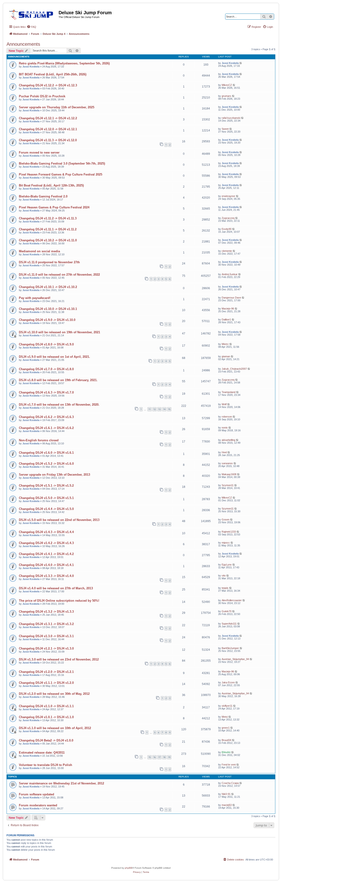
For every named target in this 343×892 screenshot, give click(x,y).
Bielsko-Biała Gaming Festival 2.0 (43, 196)
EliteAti (226, 752)
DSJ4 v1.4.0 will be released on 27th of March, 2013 (56, 588)
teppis (225, 587)
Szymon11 (228, 485)
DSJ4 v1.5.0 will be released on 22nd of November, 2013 (59, 520)
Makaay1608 (229, 474)
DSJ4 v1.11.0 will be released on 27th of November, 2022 (59, 274)
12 (154, 409)
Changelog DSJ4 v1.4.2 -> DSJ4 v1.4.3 (46, 543)
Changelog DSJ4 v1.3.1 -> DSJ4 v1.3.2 (46, 624)
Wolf (224, 404)
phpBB (128, 868)
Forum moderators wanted (38, 805)
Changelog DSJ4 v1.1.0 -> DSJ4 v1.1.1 (46, 706)
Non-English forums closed (39, 440)
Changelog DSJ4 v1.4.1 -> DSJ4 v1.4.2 (46, 554)
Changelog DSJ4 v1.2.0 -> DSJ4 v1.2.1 (46, 672)
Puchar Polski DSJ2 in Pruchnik (42, 96)
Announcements (23, 44)
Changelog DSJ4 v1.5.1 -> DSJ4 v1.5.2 (46, 485)
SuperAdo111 (229, 623)
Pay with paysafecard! (34, 298)
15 (169, 409)
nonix (225, 427)
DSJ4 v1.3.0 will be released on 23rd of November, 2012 (59, 659)
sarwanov (227, 463)
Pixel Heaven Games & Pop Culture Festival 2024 (54, 207)
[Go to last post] (240, 63)
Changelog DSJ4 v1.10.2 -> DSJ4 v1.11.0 (48, 240)
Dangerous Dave (231, 297)
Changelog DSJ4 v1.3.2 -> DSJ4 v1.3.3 (46, 611)
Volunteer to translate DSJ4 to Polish (45, 765)
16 (154, 757)
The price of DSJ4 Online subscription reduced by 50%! (59, 600)
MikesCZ (227, 85)
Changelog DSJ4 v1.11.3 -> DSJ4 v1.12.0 (48, 140)
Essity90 (226, 229)
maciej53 (227, 805)
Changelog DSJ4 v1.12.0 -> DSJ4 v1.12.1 (48, 129)
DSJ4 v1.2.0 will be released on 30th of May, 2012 (54, 693)
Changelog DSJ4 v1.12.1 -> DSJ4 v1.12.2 (48, 118)
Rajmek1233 (229, 531)
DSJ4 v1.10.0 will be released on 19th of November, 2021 (59, 332)
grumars (226, 96)
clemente (227, 250)
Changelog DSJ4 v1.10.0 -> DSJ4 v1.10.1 (48, 309)
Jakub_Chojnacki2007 (234, 368)
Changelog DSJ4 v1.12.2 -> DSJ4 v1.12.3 (48, 85)
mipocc (226, 542)
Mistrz (225, 344)
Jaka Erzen (228, 682)
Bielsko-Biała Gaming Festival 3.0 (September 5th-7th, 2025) (62, 163)
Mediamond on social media (39, 251)
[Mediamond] (33, 14)
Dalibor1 (226, 319)
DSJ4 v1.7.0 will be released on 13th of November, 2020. (59, 404)
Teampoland (228, 392)
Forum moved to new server (39, 152)
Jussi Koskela (30, 66)
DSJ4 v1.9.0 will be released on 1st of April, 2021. (54, 356)
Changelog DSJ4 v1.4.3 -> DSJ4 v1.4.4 (46, 532)
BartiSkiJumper (230, 648)
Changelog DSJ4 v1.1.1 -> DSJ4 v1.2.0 (46, 683)
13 (159, 409)
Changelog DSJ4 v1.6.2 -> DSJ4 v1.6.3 (46, 417)
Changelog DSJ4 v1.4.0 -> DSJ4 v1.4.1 (46, 565)
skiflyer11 (227, 705)
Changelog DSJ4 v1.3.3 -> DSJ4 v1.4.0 (46, 576)
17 (159, 757)
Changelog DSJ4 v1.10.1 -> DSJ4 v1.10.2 (48, 287)
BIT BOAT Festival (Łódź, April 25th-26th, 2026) (52, 74)
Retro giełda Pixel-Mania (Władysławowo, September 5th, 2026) (64, 63)
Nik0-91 (226, 794)
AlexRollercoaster (232, 600)
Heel (224, 452)
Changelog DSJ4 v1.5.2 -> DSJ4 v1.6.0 (46, 463)
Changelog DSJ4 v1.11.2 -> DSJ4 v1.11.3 (48, 218)
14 (164, 409)
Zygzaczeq (228, 218)
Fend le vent (229, 764)
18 (164, 757)
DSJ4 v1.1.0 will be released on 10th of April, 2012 (55, 728)
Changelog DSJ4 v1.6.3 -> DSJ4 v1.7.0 (46, 392)
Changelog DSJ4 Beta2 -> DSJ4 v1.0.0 (46, 740)
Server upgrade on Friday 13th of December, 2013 (54, 474)
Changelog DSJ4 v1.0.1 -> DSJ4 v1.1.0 (46, 717)
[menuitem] (31, 27)
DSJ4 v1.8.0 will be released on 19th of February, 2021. (58, 380)
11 (149, 409)
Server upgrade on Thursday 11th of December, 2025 (56, 107)
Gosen (225, 519)
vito (224, 575)
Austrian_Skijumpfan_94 (235, 659)
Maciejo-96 (228, 308)
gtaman (226, 356)
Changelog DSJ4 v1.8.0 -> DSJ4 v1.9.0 (46, 344)
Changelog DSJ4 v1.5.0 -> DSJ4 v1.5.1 (46, 498)
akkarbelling (228, 440)
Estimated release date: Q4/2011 (42, 752)
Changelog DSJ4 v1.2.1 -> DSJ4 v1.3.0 (46, 648)
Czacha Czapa (230, 783)
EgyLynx (227, 564)
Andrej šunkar (230, 274)
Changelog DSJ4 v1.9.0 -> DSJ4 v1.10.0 (47, 320)
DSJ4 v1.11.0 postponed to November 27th (49, 262)
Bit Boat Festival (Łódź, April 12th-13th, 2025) (51, 185)
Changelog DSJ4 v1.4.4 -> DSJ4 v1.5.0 (46, 509)
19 (169, 757)
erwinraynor (228, 196)
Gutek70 (226, 611)
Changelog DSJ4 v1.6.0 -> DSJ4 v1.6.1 (46, 452)
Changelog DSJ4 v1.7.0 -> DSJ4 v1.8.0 (46, 369)
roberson (227, 416)
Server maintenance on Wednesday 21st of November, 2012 (61, 783)
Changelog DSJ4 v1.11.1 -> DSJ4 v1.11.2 (48, 229)
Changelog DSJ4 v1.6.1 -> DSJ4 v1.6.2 (46, 428)
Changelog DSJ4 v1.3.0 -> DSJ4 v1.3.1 (46, 636)
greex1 (226, 727)
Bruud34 (226, 740)
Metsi (225, 716)
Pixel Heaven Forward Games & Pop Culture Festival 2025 (60, 174)
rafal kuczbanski (231, 117)
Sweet (225, 128)
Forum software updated (36, 794)
